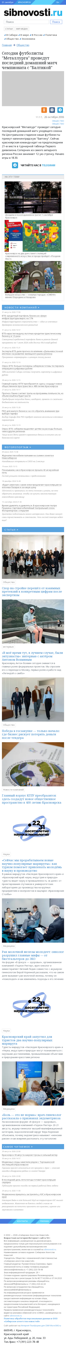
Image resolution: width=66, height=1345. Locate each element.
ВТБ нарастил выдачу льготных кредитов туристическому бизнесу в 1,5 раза (31, 334)
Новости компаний (13, 789)
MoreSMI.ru (55, 1325)
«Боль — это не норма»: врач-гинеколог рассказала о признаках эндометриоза (31, 1116)
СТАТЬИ (11, 529)
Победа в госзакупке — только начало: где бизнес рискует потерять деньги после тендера (31, 734)
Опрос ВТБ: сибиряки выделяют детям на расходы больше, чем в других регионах (32, 430)
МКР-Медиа (22, 28)
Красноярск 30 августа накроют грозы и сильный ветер (30, 1154)
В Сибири (11, 34)
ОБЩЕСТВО (58, 120)
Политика (51, 34)
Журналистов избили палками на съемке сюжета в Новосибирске (28, 456)
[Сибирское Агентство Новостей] (33, 12)
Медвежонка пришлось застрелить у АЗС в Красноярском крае (31, 1195)
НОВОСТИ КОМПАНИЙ (22, 307)
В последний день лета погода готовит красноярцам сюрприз (29, 1181)
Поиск (56, 22)
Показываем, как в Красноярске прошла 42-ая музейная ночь (30, 471)
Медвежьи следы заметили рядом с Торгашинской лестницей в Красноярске (28, 1163)
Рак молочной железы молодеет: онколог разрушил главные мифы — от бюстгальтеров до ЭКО (33, 955)
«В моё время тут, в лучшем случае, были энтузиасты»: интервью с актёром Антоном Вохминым (32, 656)
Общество (12, 38)
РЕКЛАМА (44, 1221)
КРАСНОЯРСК (24, 2)
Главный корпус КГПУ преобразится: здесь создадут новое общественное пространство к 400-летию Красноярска (32, 385)
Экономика (28, 38)
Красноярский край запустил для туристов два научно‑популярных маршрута (27, 1040)
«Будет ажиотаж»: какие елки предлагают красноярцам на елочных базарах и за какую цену (32, 486)
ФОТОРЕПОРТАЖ (17, 447)
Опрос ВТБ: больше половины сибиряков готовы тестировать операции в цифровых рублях (33, 367)
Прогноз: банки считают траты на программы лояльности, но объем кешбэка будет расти (32, 394)
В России (37, 34)
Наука (6, 854)
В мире (24, 34)
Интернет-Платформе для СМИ (35, 1325)
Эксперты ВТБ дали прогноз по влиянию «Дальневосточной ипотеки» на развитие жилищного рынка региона (32, 352)
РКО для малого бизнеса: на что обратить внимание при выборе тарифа (30, 412)
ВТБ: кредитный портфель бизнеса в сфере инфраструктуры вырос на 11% (24, 317)
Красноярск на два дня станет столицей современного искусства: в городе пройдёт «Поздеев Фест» (32, 256)
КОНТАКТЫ (22, 1221)
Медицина (9, 945)
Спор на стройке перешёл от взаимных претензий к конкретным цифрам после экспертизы (32, 591)
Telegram (48, 165)
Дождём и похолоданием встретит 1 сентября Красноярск (29, 216)
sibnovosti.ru (50, 1249)
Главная (7, 45)
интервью (8, 646)
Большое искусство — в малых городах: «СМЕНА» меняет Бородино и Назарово (30, 296)
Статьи (9, 28)
